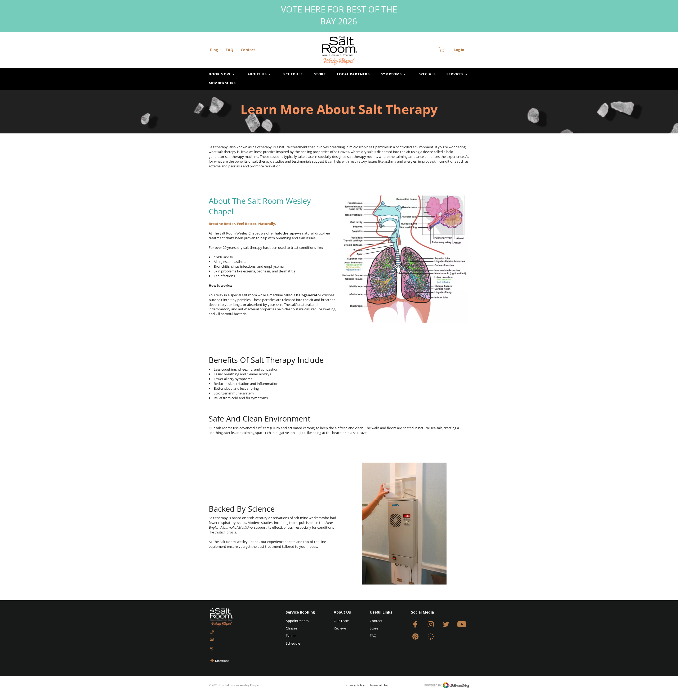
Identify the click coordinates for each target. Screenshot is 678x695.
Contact (248, 49)
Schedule (293, 74)
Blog (214, 49)
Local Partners (353, 74)
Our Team (341, 620)
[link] (238, 617)
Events (291, 635)
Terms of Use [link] (379, 685)
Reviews (340, 628)
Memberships (222, 83)
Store (320, 74)
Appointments (297, 620)
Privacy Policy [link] (355, 685)
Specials (427, 74)
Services (455, 74)
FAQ (229, 49)
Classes (291, 628)
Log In (459, 49)
